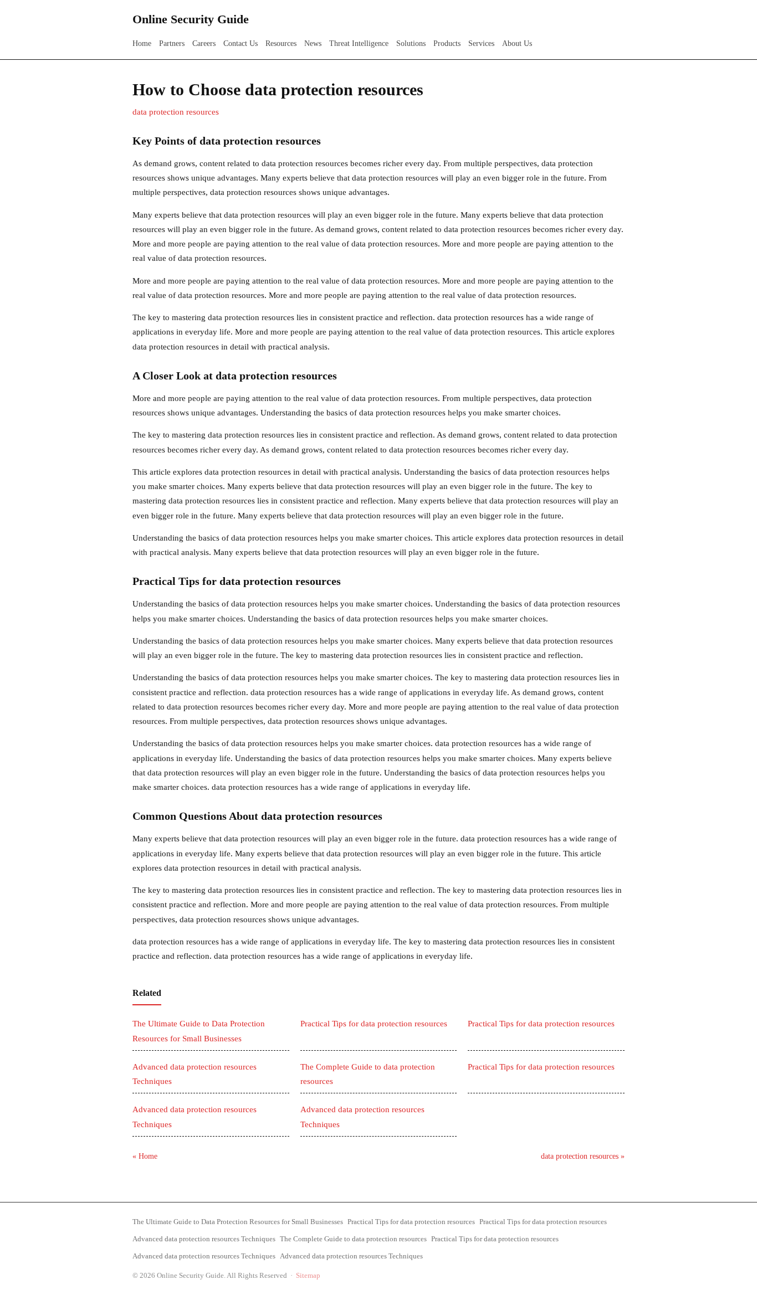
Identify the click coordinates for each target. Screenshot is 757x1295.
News (312, 43)
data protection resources (175, 111)
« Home (144, 1156)
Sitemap (308, 1275)
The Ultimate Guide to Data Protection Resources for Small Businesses (237, 1221)
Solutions (411, 43)
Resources (280, 43)
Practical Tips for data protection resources (373, 1023)
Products (447, 43)
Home (141, 43)
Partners (172, 43)
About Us (517, 43)
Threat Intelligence (358, 43)
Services (481, 43)
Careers (204, 43)
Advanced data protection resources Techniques (203, 1239)
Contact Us (240, 43)
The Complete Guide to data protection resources (353, 1239)
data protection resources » (583, 1156)
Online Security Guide (190, 19)
